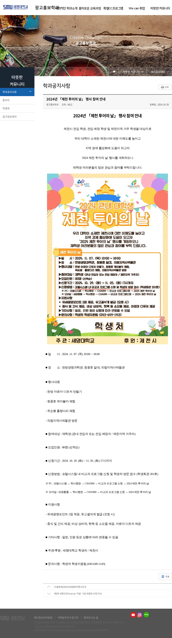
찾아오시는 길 (91, 617)
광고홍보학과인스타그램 (140, 615)
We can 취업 (137, 8)
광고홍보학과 (47, 7)
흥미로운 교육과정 (90, 8)
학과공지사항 (10, 92)
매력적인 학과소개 (66, 8)
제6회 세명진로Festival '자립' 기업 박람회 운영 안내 (78, 593)
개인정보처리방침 (43, 617)
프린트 (165, 87)
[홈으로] (114, 71)
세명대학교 (15, 7)
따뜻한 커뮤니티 (160, 8)
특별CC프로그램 (113, 8)
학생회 (6, 108)
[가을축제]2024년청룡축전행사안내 (70, 586)
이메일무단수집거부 (68, 617)
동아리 (6, 100)
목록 (167, 576)
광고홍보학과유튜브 (133, 615)
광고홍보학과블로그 (146, 615)
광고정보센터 (10, 116)
